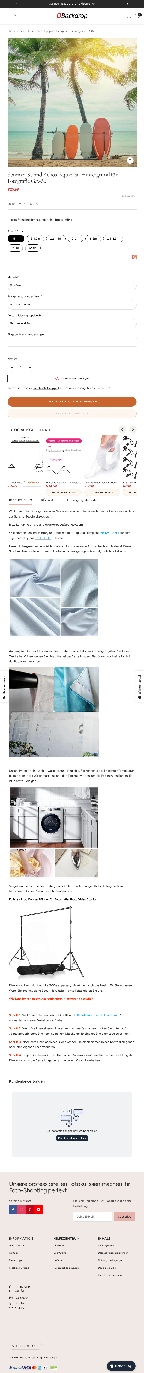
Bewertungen (16, 1260)
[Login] (129, 16)
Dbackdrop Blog (107, 1267)
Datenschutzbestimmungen (113, 1252)
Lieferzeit (58, 1260)
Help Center (21, 1298)
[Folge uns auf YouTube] (38, 1209)
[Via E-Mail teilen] (37, 204)
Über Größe (59, 1252)
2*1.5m (35, 238)
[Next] (132, 429)
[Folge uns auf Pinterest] (30, 1209)
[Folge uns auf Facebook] (13, 1209)
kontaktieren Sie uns (88, 990)
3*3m (15, 248)
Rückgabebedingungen (66, 1267)
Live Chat (19, 1303)
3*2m (93, 238)
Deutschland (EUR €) (23, 1346)
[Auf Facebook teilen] (20, 204)
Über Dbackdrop (18, 1245)
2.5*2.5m (113, 238)
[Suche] (14, 16)
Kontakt (13, 1252)
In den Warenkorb (63, 492)
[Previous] (122, 429)
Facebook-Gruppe (19, 1267)
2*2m (75, 238)
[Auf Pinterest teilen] (25, 204)
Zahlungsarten (106, 1245)
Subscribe (124, 1216)
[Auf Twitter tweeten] (31, 204)
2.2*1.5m (56, 238)
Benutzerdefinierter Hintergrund (98, 1015)
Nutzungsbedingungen (110, 1260)
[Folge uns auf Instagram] (21, 1209)
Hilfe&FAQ (59, 1245)
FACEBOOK (43, 538)
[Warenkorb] (137, 16)
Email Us (19, 1308)
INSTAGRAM (108, 533)
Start (10, 31)
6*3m (33, 248)
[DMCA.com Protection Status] (53, 1368)
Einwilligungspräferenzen (111, 1275)
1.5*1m (15, 238)
